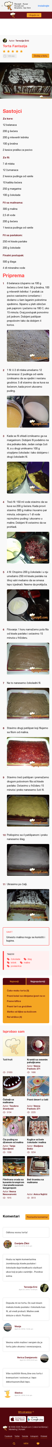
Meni (26, 1443)
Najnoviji (14, 981)
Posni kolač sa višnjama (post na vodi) (26, 995)
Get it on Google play (35, 1419)
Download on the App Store (17, 1419)
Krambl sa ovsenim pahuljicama (38, 1055)
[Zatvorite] (2, 6)
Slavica (18, 1392)
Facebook (8, 1436)
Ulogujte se (34, 15)
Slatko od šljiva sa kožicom (21, 1011)
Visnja (18, 1326)
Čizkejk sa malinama (14, 1095)
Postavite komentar (37, 1217)
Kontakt (22, 1429)
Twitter (17, 1436)
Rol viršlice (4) (14, 1017)
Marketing (13, 1429)
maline (27, 962)
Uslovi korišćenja (40, 1427)
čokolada (15, 959)
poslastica (16, 966)
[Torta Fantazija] (28, 346)
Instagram (34, 1436)
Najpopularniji (38, 981)
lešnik (13, 962)
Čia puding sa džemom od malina (14, 1135)
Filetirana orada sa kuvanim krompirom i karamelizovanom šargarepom (14, 1177)
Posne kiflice (14, 1001)
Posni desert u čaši (38, 1095)
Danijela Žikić (22, 1243)
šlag (30, 959)
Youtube (25, 1436)
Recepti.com (5, 1428)
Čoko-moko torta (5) (18, 990)
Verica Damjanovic (27, 1357)
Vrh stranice (25, 1412)
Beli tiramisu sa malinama (38, 1177)
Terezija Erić (22, 40)
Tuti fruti (14, 1055)
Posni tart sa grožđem (19, 1006)
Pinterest (44, 1436)
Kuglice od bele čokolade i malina (38, 1135)
